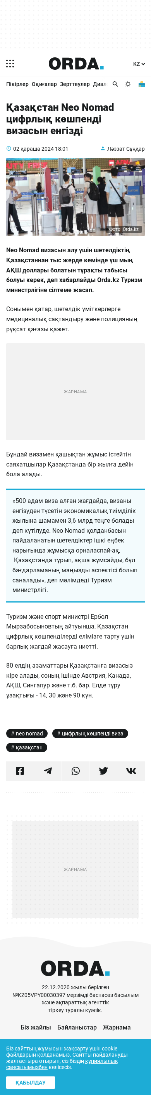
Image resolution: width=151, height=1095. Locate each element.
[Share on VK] (131, 771)
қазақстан (29, 747)
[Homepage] (76, 63)
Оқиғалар (44, 84)
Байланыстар (77, 1027)
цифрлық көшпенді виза (93, 733)
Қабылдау (30, 1083)
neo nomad (29, 733)
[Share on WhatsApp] (75, 771)
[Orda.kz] (75, 980)
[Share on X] (103, 771)
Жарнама (117, 1027)
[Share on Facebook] (20, 771)
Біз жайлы (36, 1027)
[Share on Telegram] (48, 771)
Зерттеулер (75, 84)
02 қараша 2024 (33, 149)
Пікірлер (17, 84)
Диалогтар (107, 84)
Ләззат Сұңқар (126, 149)
